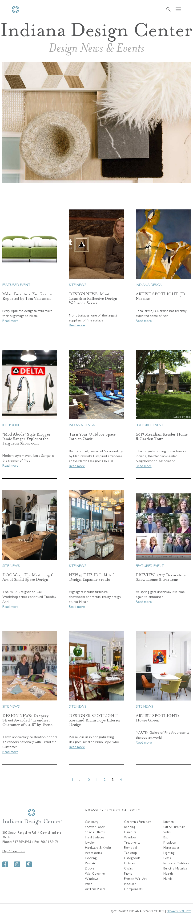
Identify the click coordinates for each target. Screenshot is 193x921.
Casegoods (132, 858)
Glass (167, 858)
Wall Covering (95, 874)
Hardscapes (171, 848)
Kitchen (168, 822)
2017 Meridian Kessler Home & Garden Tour (162, 436)
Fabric (128, 874)
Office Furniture (174, 827)
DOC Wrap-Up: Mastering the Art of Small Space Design (29, 577)
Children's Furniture (137, 822)
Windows (92, 879)
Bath (166, 837)
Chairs (128, 868)
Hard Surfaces (94, 837)
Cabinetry (91, 822)
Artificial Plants (95, 889)
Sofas (167, 832)
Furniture (130, 832)
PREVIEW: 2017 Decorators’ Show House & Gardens (161, 577)
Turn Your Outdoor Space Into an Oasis (92, 436)
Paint (88, 884)
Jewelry (90, 843)
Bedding (130, 827)
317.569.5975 (22, 842)
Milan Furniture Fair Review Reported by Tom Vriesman (27, 296)
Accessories (93, 853)
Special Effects (95, 832)
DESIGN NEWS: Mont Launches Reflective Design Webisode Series (93, 298)
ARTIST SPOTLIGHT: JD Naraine (160, 296)
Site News (77, 285)
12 (104, 780)
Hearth (168, 874)
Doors (89, 868)
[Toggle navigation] (178, 9)
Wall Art (90, 863)
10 (88, 780)
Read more (10, 321)
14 (120, 780)
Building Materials (175, 868)
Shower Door (95, 827)
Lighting (169, 853)
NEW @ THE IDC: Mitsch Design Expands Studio (92, 577)
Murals (167, 879)
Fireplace (169, 843)
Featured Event (16, 285)
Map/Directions (13, 851)
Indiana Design (149, 285)
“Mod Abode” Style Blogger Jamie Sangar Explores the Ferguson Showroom (26, 439)
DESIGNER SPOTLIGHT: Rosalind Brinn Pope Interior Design (95, 720)
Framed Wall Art (135, 879)
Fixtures (129, 863)
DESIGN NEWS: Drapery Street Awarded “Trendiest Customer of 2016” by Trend (27, 720)
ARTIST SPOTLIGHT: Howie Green (157, 718)
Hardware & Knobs (98, 848)
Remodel (130, 848)
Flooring (91, 858)
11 (96, 780)
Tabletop (130, 853)
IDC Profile (11, 425)
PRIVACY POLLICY (179, 911)
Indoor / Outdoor (176, 863)
